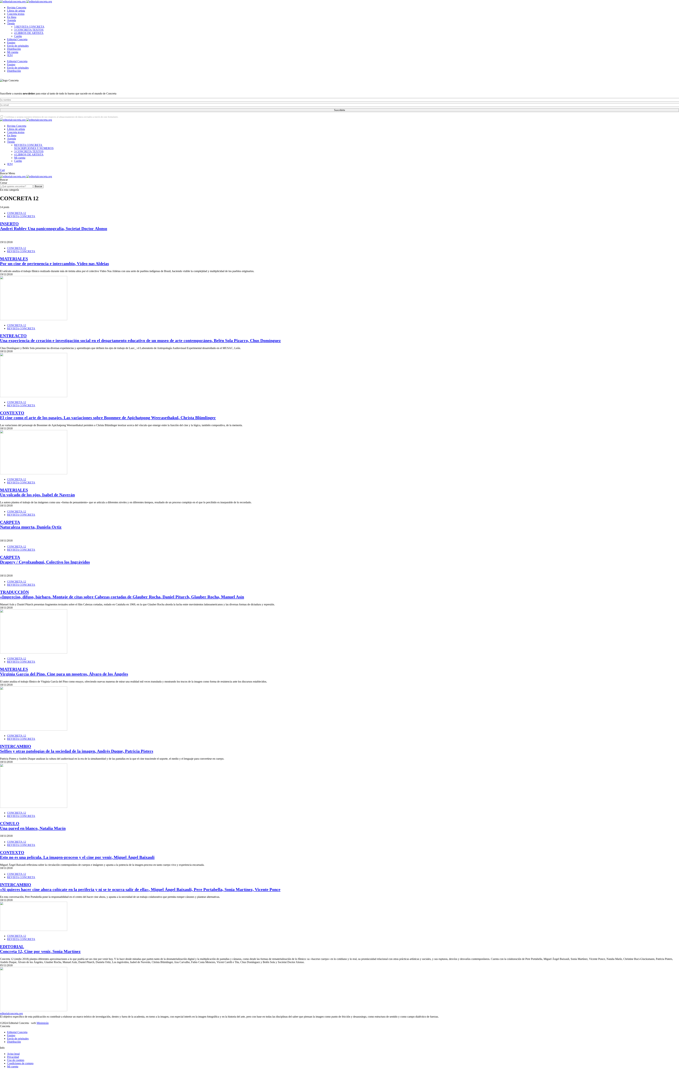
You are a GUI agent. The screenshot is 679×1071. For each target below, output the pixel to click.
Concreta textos (15, 13)
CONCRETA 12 (16, 213)
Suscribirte (339, 110)
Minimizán (43, 1022)
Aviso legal (13, 1053)
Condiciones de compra (20, 1063)
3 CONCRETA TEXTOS (28, 29)
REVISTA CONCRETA (34, 146)
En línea (11, 17)
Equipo (11, 42)
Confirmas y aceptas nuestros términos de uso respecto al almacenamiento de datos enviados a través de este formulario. (61, 117)
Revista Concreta (16, 7)
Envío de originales (18, 45)
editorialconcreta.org (11, 1013)
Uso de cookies (15, 1060)
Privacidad (13, 1056)
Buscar (38, 186)
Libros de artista (16, 10)
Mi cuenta (12, 52)
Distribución (14, 48)
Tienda (11, 23)
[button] (4, 173)
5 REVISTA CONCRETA (29, 26)
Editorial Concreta (17, 39)
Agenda (11, 20)
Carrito (18, 36)
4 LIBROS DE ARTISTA (28, 32)
